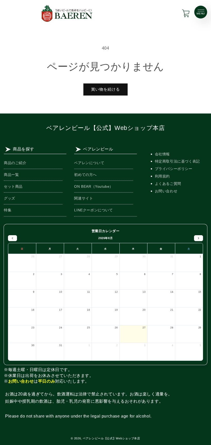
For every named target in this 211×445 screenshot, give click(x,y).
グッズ (9, 198)
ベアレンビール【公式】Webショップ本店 (105, 128)
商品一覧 (11, 175)
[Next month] (198, 238)
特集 (7, 210)
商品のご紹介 (15, 163)
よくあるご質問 (168, 184)
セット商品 (13, 186)
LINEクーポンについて (93, 210)
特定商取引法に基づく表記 (177, 161)
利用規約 (162, 176)
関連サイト (83, 198)
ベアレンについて (89, 163)
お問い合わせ (166, 191)
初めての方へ (85, 175)
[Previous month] (12, 238)
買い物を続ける (105, 89)
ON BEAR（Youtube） (93, 186)
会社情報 (162, 154)
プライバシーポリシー (173, 169)
